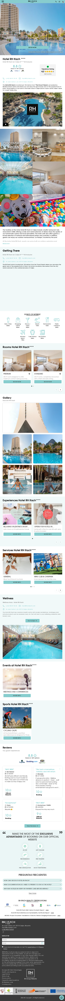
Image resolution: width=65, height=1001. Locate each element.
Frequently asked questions (10, 980)
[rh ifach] (32, 1)
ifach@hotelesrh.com (28, 78)
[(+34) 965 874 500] (56, 1)
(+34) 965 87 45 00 (11, 78)
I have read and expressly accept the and (23, 948)
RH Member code (7, 982)
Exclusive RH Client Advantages (12, 970)
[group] (2, 991)
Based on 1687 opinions (17, 68)
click (47, 910)
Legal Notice (6, 974)
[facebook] (3, 932)
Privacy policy (6, 978)
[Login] (62, 1)
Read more (6, 243)
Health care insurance (9, 972)
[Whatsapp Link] (59, 1)
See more (32, 893)
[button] (31, 386)
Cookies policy (6, 984)
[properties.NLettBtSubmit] (42, 943)
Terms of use (5, 976)
